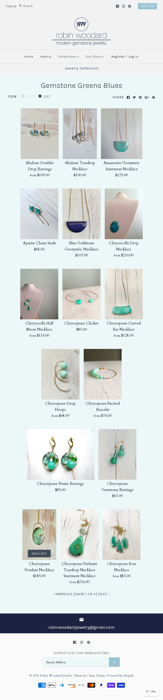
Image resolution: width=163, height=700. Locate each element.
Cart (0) (147, 6)
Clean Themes (96, 676)
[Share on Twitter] (134, 97)
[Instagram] (123, 6)
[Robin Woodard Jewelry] (81, 19)
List (47, 97)
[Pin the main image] (140, 97)
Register (118, 56)
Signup (11, 6)
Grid (31, 97)
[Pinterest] (129, 6)
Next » (104, 594)
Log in (133, 56)
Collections (68, 56)
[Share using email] (153, 97)
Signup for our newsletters (81, 653)
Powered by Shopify (120, 676)
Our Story (95, 56)
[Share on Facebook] (128, 97)
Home (28, 56)
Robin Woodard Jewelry (56, 676)
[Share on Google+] (147, 97)
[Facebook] (117, 6)
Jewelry (45, 56)
